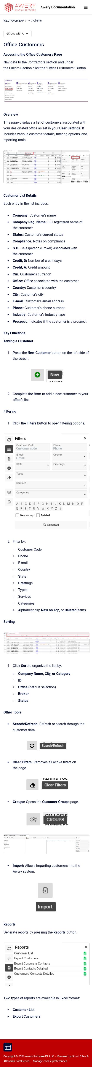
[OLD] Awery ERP (13, 20)
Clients (37, 20)
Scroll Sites (79, 1056)
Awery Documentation (57, 7)
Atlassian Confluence (16, 1061)
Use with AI (17, 33)
